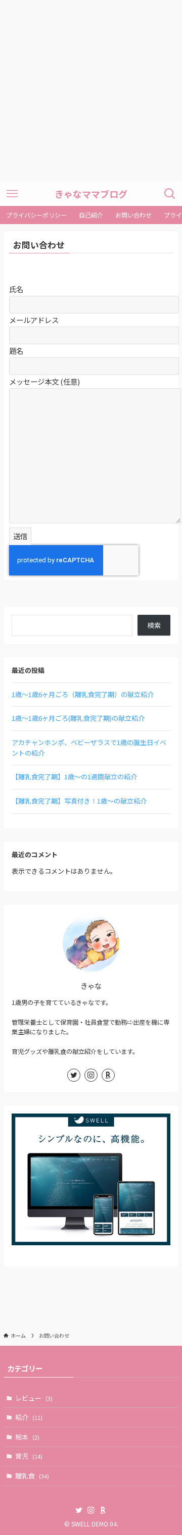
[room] (108, 1075)
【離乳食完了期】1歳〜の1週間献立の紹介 (74, 776)
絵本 (27, 1437)
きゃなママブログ (91, 193)
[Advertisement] (91, 91)
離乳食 (32, 1475)
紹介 (28, 1417)
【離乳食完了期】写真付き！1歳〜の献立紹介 (79, 801)
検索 (154, 625)
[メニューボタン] (12, 194)
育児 (28, 1456)
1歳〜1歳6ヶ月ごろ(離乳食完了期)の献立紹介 (78, 718)
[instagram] (91, 1075)
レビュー (34, 1398)
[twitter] (73, 1075)
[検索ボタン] (170, 194)
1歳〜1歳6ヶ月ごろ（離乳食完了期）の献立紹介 (83, 694)
